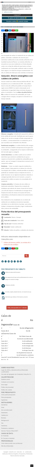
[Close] (31, 465)
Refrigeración (5, 420)
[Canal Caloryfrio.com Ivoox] (21, 261)
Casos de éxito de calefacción (16, 341)
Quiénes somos (5, 379)
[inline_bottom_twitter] (6, 248)
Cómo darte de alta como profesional (11, 443)
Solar (2, 407)
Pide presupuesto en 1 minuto (17, 308)
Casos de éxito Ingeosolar (17, 320)
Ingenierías (4, 400)
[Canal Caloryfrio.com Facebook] (2, 261)
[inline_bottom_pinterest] (13, 248)
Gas (2, 423)
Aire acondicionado (6, 410)
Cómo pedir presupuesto (8, 394)
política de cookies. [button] (8, 12)
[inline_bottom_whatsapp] (16, 248)
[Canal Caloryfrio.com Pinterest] (18, 261)
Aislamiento (4, 412)
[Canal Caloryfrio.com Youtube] (11, 261)
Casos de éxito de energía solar (17, 346)
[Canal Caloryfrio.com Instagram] (15, 261)
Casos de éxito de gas (14, 350)
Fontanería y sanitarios (7, 428)
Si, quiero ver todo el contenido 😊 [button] (17, 18)
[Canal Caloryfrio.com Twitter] (5, 261)
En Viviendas (4, 435)
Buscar (26, 255)
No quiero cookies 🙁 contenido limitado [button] (17, 21)
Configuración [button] (17, 15)
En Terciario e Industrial (7, 438)
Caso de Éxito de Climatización (10, 357)
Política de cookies (6, 390)
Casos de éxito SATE (24, 357)
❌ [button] (34, 3)
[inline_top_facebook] (3, 30)
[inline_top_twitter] (6, 30)
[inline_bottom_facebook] (3, 248)
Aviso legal (4, 384)
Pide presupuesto (6, 397)
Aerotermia (4, 405)
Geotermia (4, 425)
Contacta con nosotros (7, 382)
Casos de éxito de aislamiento (17, 343)
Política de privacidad (7, 387)
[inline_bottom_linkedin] (9, 248)
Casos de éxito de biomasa (16, 348)
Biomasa (3, 418)
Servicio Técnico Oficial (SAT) (9, 431)
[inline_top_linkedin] (9, 30)
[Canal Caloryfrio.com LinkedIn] (8, 261)
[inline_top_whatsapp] (16, 30)
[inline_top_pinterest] (13, 30)
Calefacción (4, 415)
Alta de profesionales (7, 446)
